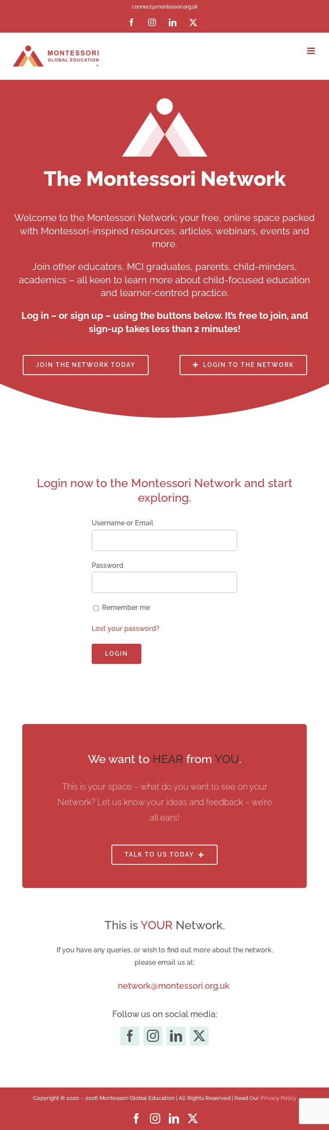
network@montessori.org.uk (174, 986)
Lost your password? (125, 628)
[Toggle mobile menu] (311, 50)
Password (107, 565)
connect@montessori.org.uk (164, 7)
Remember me (126, 607)
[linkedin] (176, 1036)
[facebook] (129, 1036)
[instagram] (153, 1036)
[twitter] (199, 1036)
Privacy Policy (278, 1098)
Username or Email (122, 523)
